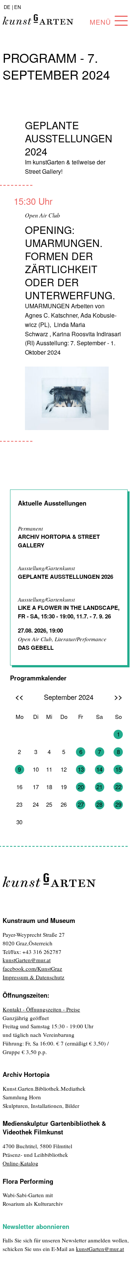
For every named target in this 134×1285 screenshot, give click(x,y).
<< (19, 697)
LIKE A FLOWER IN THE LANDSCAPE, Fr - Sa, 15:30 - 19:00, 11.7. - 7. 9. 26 (68, 611)
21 (99, 787)
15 (118, 769)
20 (81, 787)
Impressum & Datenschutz (33, 977)
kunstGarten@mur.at (27, 960)
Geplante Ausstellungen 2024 (68, 138)
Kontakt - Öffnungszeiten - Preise (41, 1009)
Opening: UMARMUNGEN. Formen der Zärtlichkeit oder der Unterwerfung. (70, 262)
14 (99, 769)
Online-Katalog (20, 1163)
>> (118, 697)
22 (118, 787)
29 (118, 804)
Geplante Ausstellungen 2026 (65, 576)
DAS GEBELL (36, 647)
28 (99, 804)
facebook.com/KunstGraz (32, 968)
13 (81, 769)
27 (81, 804)
